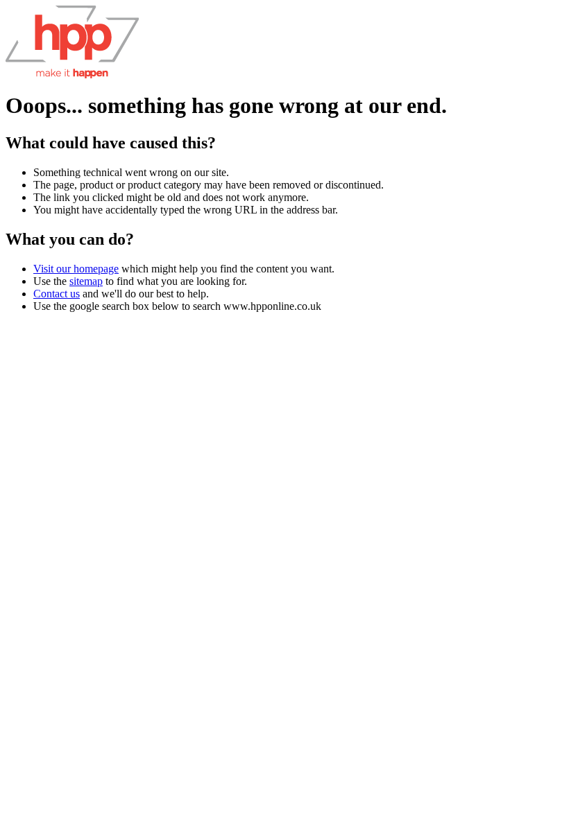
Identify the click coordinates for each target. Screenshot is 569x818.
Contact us (56, 293)
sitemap (86, 281)
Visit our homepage (76, 269)
